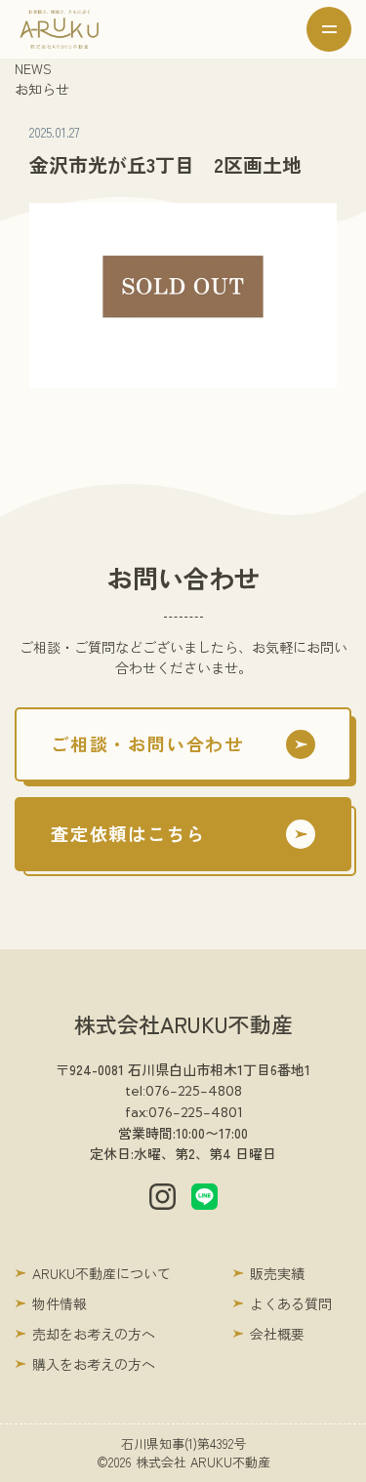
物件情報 (59, 1303)
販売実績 (277, 1273)
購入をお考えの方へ (93, 1364)
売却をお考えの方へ (93, 1333)
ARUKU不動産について (101, 1273)
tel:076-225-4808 (183, 1091)
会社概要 (277, 1333)
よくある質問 (291, 1303)
